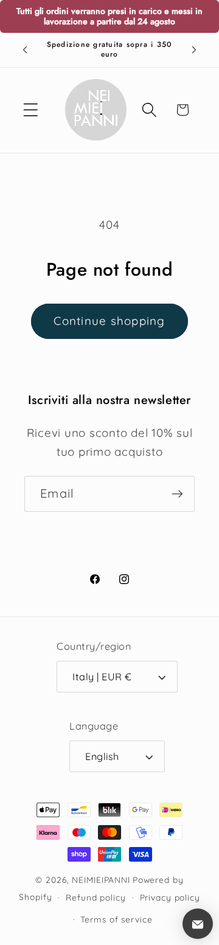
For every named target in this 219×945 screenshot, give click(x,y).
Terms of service (116, 919)
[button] (30, 110)
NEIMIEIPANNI (101, 879)
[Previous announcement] (25, 50)
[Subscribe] (177, 493)
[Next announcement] (194, 50)
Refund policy (95, 897)
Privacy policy (170, 897)
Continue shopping (109, 320)
